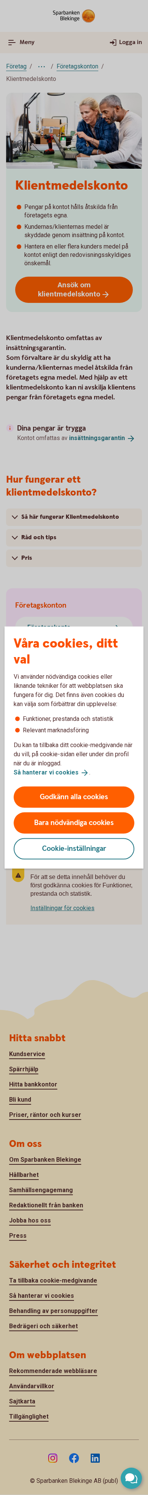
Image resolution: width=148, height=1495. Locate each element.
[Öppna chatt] (131, 1478)
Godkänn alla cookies (74, 796)
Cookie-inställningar (74, 848)
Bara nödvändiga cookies (74, 822)
